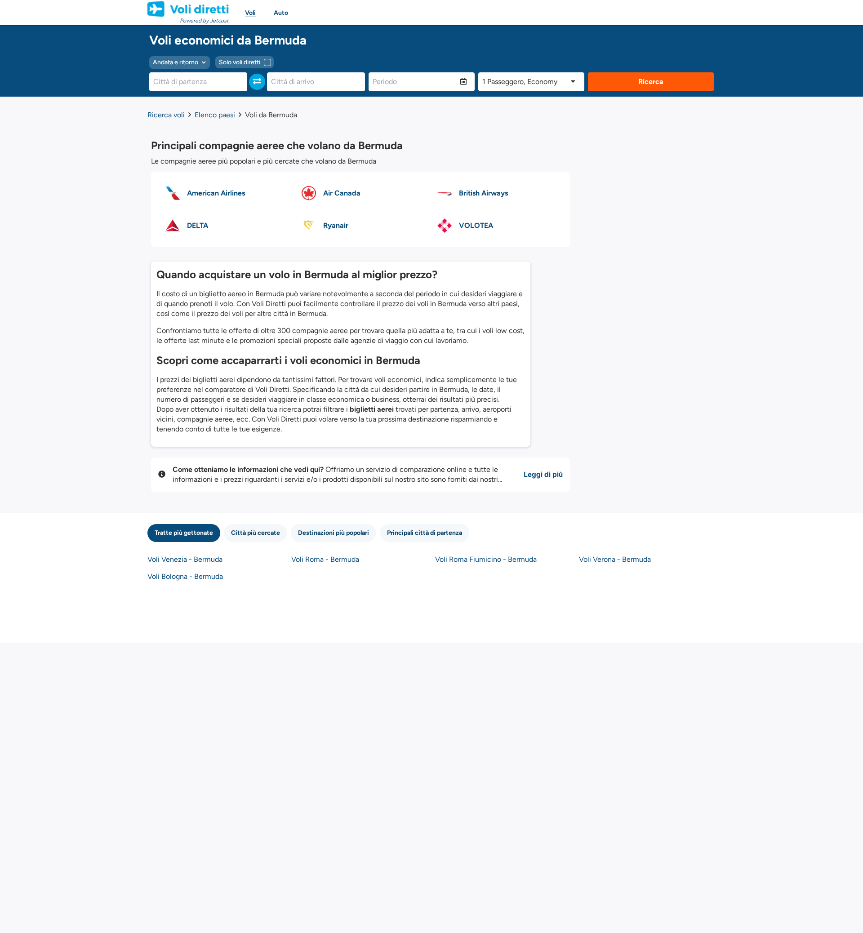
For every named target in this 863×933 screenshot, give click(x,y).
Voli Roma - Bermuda (325, 559)
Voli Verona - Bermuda (615, 559)
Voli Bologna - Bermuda (185, 576)
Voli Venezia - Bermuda (184, 559)
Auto (281, 13)
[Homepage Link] (188, 9)
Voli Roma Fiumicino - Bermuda (486, 559)
